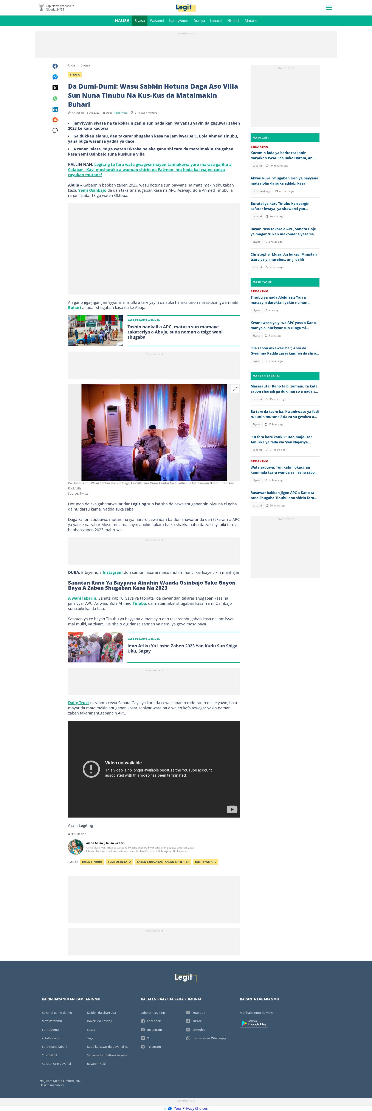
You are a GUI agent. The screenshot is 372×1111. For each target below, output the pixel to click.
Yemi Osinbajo (92, 190)
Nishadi (233, 20)
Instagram (113, 572)
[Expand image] (235, 389)
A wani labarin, (82, 598)
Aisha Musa (121, 112)
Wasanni (157, 20)
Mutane (251, 20)
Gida (71, 65)
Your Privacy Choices (191, 1108)
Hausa (122, 20)
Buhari (74, 307)
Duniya (199, 20)
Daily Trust (78, 702)
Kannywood (178, 20)
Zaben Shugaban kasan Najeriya (163, 862)
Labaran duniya (262, 191)
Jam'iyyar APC (206, 862)
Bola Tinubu (92, 862)
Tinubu (139, 603)
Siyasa (140, 20)
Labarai (216, 20)
